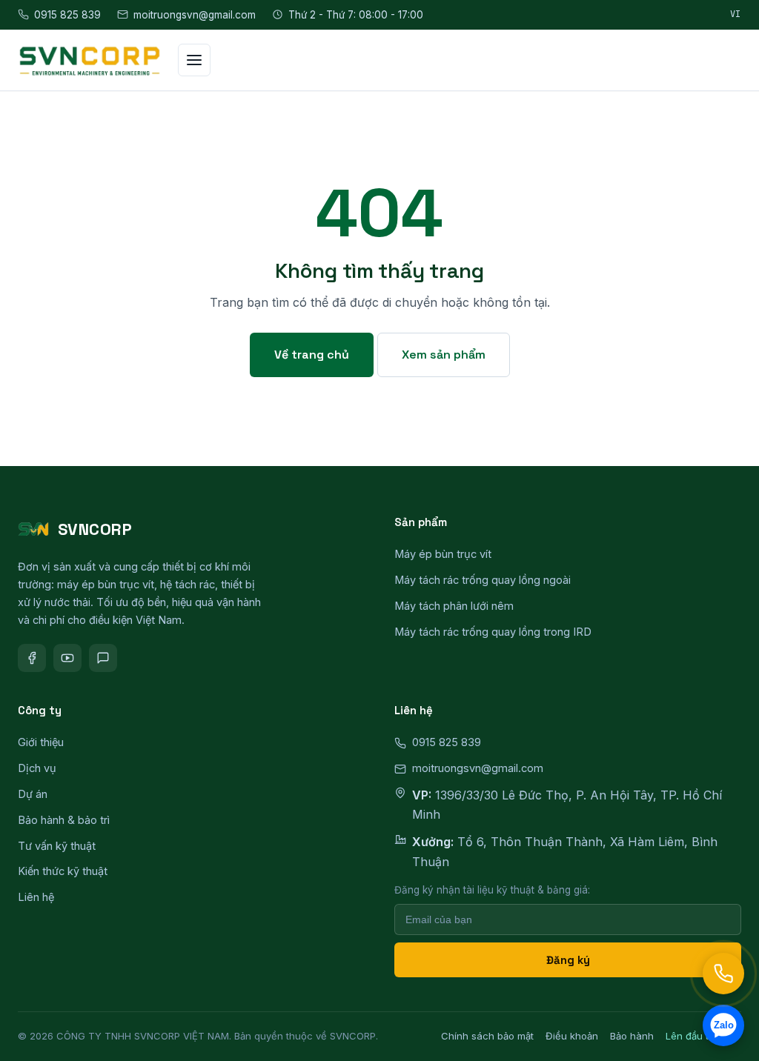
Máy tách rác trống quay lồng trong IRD (492, 631)
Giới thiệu (41, 742)
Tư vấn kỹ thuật (57, 845)
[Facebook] (32, 658)
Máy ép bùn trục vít (442, 554)
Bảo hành (632, 1036)
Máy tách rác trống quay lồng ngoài (482, 579)
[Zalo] (103, 658)
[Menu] (194, 60)
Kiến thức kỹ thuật (62, 871)
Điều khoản (572, 1036)
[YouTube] (67, 658)
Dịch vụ (37, 768)
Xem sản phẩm (443, 354)
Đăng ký (568, 960)
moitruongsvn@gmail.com (194, 15)
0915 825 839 (67, 15)
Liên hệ (36, 897)
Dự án (32, 794)
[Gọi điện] (723, 973)
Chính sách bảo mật (487, 1036)
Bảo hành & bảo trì (64, 820)
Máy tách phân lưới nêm (454, 605)
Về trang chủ (311, 354)
